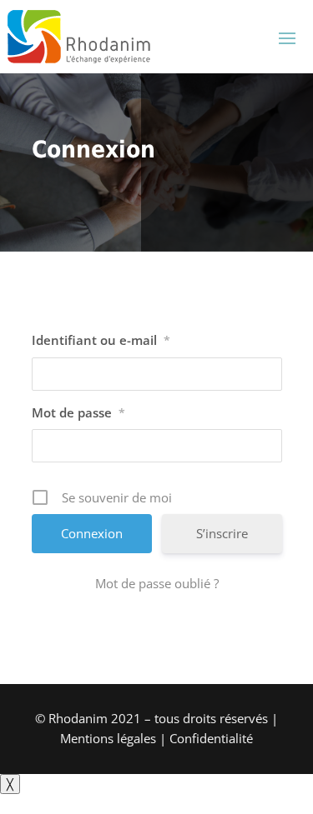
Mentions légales (108, 738)
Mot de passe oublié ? (157, 583)
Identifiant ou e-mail (101, 340)
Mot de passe (78, 412)
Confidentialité (211, 738)
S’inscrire (222, 533)
